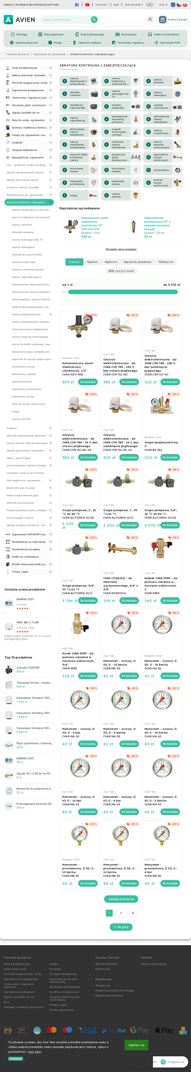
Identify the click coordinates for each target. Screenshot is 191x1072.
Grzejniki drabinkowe (63, 974)
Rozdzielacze (126, 34)
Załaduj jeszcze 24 (121, 899)
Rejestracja (104, 979)
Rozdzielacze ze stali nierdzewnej (63, 980)
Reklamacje (103, 969)
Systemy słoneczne (24, 42)
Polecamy (74, 262)
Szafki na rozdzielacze (163, 34)
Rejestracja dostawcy (109, 995)
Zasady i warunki (108, 957)
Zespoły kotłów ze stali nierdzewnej (65, 998)
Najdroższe (111, 262)
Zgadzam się (136, 1045)
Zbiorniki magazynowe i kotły (22, 974)
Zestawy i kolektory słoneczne (23, 1007)
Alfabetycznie (166, 262)
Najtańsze (92, 262)
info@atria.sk (173, 1062)
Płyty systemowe (50, 34)
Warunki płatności (107, 964)
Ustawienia (16, 1058)
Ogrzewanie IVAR (167, 42)
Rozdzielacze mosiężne (65, 987)
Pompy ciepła (58, 1004)
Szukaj (94, 19)
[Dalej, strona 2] (121, 913)
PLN (162, 4)
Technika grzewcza (17, 957)
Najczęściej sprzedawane (137, 262)
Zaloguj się (103, 985)
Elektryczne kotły (15, 969)
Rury (7, 1002)
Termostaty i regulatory (128, 42)
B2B (116, 4)
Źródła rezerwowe (61, 1010)
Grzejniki (55, 969)
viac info (34, 1052)
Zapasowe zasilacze (86, 42)
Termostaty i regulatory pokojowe (19, 985)
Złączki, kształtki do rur (19, 997)
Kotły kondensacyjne (89, 34)
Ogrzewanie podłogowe (19, 992)
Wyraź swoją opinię (153, 964)
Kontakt (102, 4)
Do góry (123, 927)
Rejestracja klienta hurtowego (115, 990)
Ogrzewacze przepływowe (21, 979)
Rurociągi (18, 34)
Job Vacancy (134, 4)
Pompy (55, 42)
